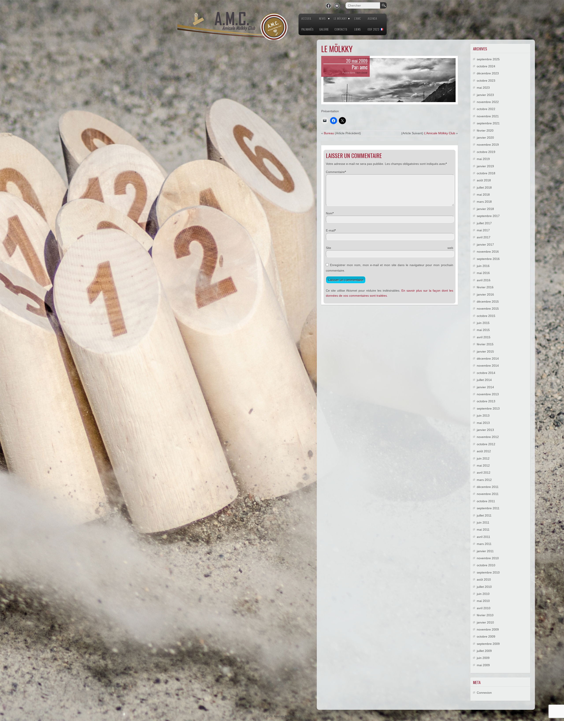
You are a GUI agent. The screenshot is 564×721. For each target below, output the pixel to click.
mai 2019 (483, 159)
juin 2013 (483, 415)
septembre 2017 (488, 216)
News (322, 18)
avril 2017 (483, 237)
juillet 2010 (484, 587)
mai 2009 (483, 665)
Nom (329, 213)
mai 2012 (483, 465)
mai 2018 (483, 194)
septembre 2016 (488, 259)
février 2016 (485, 287)
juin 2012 (483, 458)
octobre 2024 (486, 66)
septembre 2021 (488, 123)
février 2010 (485, 615)
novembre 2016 (488, 251)
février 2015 (485, 344)
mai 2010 (483, 601)
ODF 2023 (373, 29)
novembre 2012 (488, 437)
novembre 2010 (488, 558)
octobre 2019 (486, 152)
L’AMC (357, 18)
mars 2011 (484, 544)
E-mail (330, 230)
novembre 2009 (488, 629)
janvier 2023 (485, 95)
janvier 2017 (485, 244)
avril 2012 (483, 472)
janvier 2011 (485, 551)
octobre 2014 (486, 373)
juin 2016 (483, 266)
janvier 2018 (485, 209)
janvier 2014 (485, 387)
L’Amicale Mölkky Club (439, 133)
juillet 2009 (484, 651)
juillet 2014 (484, 380)
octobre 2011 (486, 501)
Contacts (340, 29)
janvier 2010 (485, 622)
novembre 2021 (488, 116)
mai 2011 (483, 529)
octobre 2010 (486, 565)
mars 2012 (484, 480)
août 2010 (484, 579)
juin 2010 (483, 594)
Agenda (372, 18)
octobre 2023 (486, 80)
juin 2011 (483, 522)
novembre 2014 (488, 365)
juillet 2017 (484, 223)
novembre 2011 (488, 494)
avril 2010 (483, 608)
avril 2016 (483, 280)
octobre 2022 (486, 109)
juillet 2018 (484, 187)
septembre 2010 (488, 572)
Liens (357, 29)
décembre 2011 (488, 487)
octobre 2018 (486, 173)
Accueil (306, 18)
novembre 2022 (488, 102)
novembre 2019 (488, 144)
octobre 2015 (486, 316)
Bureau (329, 133)
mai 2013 (483, 423)
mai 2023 (483, 87)
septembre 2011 (488, 508)
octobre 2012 (486, 444)
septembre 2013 (488, 408)
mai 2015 (483, 330)
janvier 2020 (485, 137)
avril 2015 (483, 337)
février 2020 (485, 130)
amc (363, 67)
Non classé (361, 72)
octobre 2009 (486, 636)
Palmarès (307, 29)
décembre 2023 (488, 73)
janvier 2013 (485, 430)
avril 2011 (483, 537)
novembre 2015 (488, 308)
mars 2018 (484, 201)
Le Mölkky (340, 18)
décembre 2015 (488, 301)
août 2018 (484, 180)
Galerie (324, 29)
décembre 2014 (488, 358)
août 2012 (484, 451)
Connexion (484, 692)
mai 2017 (483, 230)
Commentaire (335, 172)
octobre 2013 (486, 401)
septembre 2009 (488, 644)
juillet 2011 (484, 515)
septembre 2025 (488, 59)
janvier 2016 (485, 294)
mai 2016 (483, 273)
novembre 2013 (488, 394)
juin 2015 (483, 323)
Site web (389, 248)
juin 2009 (483, 658)
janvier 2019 (485, 166)
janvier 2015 (485, 351)
